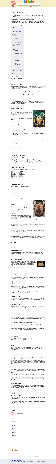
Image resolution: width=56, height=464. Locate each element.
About (17, 462)
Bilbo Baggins (27, 397)
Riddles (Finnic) (14, 431)
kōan (11, 329)
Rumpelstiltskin (14, 436)
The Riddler (28, 407)
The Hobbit (18, 397)
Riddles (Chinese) (14, 429)
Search (40, 4)
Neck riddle (13, 421)
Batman (14, 407)
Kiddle (12, 462)
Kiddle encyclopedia (16, 460)
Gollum (21, 397)
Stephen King (14, 403)
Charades (13, 415)
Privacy (20, 462)
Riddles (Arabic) (14, 428)
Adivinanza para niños (20, 413)
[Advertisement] (28, 9)
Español (14, 462)
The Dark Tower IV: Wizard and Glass (33, 403)
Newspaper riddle (14, 422)
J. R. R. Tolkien (14, 397)
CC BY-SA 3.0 (19, 461)
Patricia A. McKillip (14, 401)
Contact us (23, 462)
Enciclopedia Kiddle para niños (29, 462)
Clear (38, 4)
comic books (17, 407)
